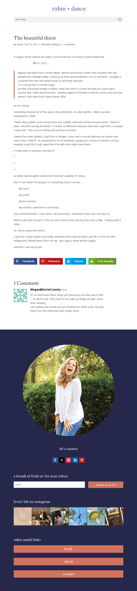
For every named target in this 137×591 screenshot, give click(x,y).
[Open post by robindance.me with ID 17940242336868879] (96, 516)
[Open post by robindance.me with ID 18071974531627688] (23, 516)
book (68, 548)
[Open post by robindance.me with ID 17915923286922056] (59, 516)
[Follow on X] (61, 460)
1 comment (68, 44)
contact (68, 573)
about (68, 561)
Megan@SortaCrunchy (45, 289)
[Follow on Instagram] (68, 460)
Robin (20, 44)
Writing (56, 44)
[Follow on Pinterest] (82, 460)
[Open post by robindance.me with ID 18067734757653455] (78, 516)
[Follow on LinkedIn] (75, 460)
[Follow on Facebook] (55, 460)
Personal (45, 44)
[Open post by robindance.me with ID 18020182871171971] (114, 516)
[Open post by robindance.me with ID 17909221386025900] (41, 516)
